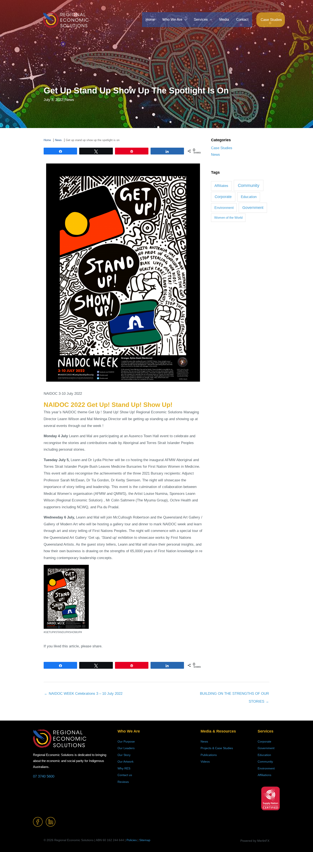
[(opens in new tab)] (270, 798)
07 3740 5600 (43, 776)
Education (249, 197)
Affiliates (221, 186)
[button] (282, 4)
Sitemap (144, 840)
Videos (205, 761)
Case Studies (221, 148)
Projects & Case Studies (217, 748)
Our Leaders (126, 748)
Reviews (123, 782)
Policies (131, 840)
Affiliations (264, 775)
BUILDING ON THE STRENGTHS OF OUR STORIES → (234, 695)
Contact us (125, 775)
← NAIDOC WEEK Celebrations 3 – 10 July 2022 (83, 694)
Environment (224, 208)
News (69, 100)
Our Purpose (126, 741)
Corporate (223, 197)
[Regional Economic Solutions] (66, 19)
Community (248, 185)
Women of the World (228, 217)
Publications (209, 755)
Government (252, 207)
